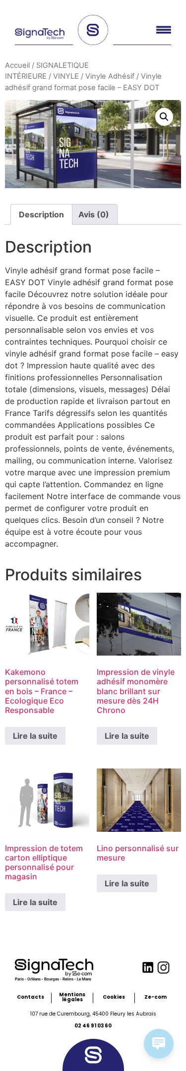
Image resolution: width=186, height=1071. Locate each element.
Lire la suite (35, 736)
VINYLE (66, 76)
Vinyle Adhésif (109, 76)
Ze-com (155, 997)
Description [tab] (41, 214)
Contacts (30, 997)
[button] (164, 117)
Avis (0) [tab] (93, 214)
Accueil (17, 65)
